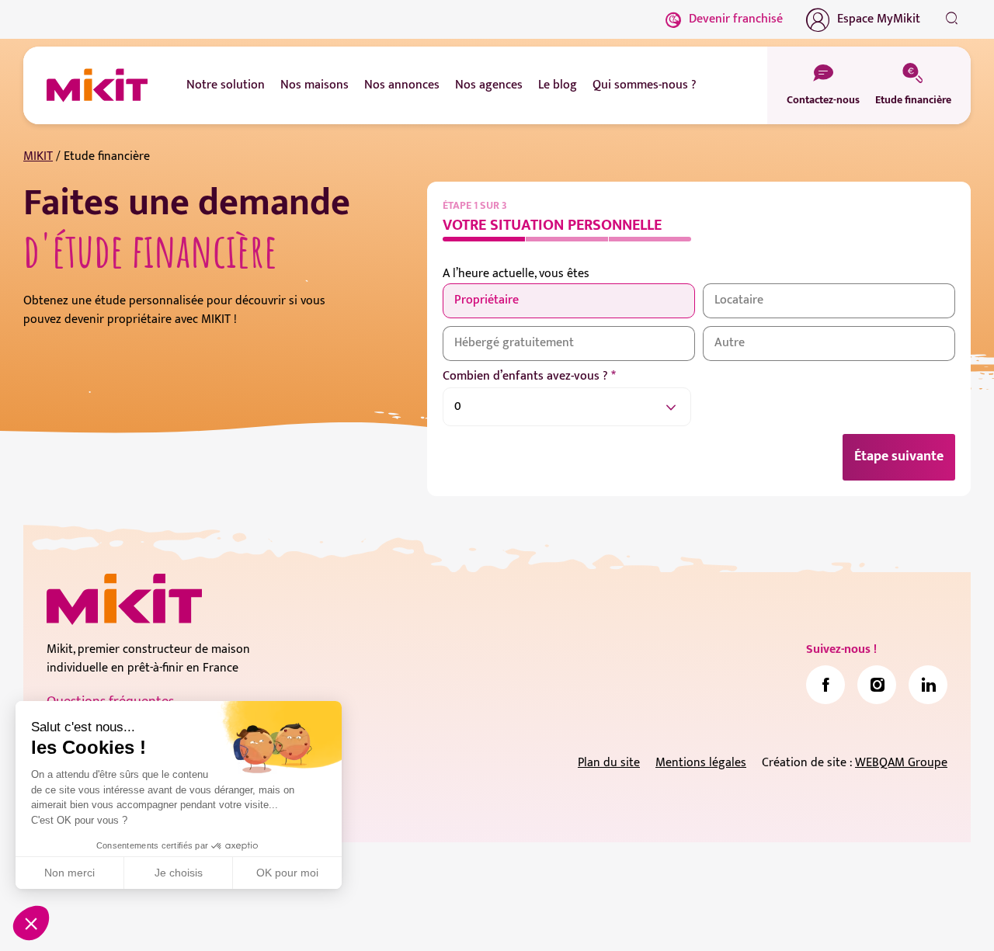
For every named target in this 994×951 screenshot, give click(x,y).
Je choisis (179, 872)
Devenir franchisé (736, 19)
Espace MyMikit (878, 19)
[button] (31, 923)
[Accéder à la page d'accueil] (124, 599)
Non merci (69, 872)
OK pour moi (287, 872)
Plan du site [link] (609, 762)
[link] (825, 684)
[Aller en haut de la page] (951, 916)
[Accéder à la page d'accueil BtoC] (97, 85)
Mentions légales (700, 762)
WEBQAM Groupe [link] (901, 762)
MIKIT (38, 156)
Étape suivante (899, 456)
